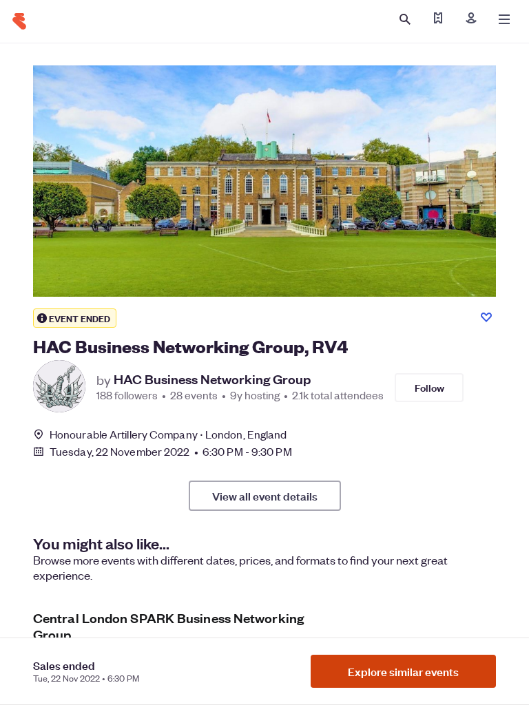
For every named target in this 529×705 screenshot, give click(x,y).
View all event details (265, 495)
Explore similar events (403, 671)
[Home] (19, 21)
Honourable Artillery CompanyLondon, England (168, 434)
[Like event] (486, 317)
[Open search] (405, 19)
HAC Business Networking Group (212, 379)
